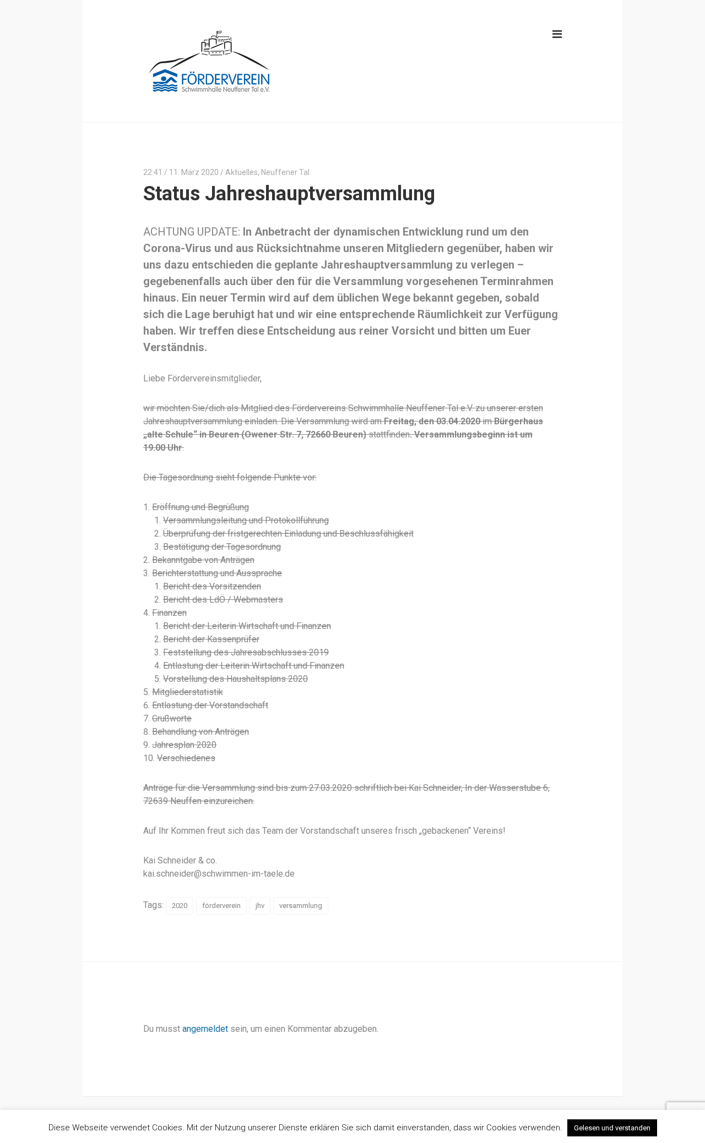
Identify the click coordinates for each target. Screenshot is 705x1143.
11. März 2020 (194, 172)
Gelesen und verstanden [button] (612, 1128)
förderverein (221, 905)
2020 (179, 905)
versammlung (300, 905)
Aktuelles (241, 172)
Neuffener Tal (285, 172)
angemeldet (205, 1029)
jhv (260, 905)
